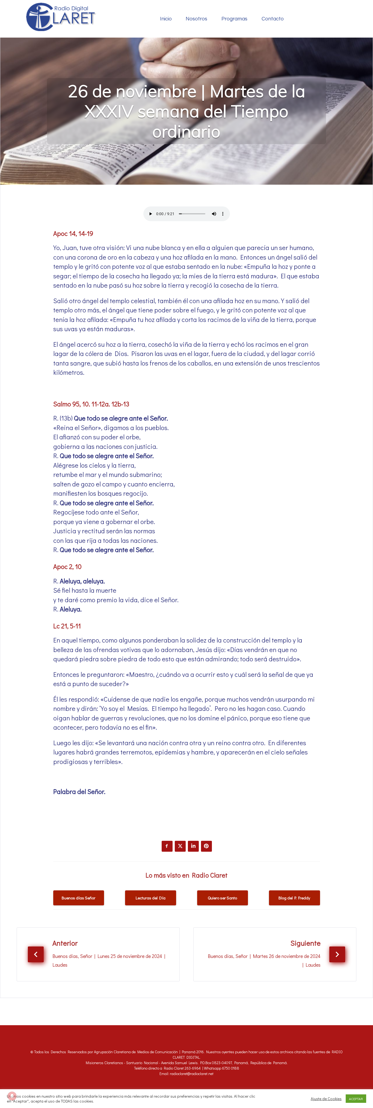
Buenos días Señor (78, 897)
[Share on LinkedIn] (193, 846)
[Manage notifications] (12, 1096)
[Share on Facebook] (167, 846)
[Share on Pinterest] (206, 846)
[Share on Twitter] (180, 846)
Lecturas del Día (150, 897)
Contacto (273, 19)
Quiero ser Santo (222, 897)
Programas (234, 19)
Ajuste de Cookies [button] (326, 1098)
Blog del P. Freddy (294, 897)
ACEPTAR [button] (356, 1098)
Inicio (166, 19)
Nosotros (196, 19)
